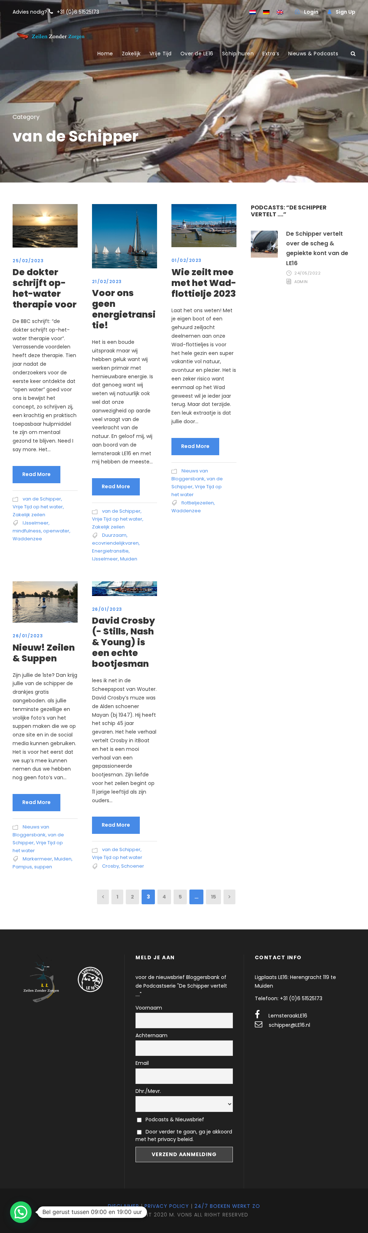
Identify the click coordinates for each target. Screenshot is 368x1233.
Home (105, 53)
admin (301, 282)
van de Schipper (42, 498)
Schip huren (238, 53)
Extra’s (271, 53)
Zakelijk (131, 53)
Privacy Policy (166, 1206)
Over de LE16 (196, 53)
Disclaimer (123, 1206)
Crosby (110, 866)
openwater (56, 530)
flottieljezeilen (197, 502)
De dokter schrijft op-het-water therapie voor (45, 288)
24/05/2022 (307, 273)
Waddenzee (27, 538)
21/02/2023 (107, 281)
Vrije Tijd (161, 53)
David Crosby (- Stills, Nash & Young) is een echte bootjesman (123, 642)
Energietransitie (110, 551)
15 (213, 896)
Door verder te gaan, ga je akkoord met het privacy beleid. (183, 1135)
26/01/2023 (28, 636)
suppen (43, 866)
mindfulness (27, 530)
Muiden (128, 558)
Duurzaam (114, 535)
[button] (21, 1212)
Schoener (132, 866)
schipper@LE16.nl (289, 1025)
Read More (36, 474)
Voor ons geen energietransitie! (124, 309)
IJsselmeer (36, 522)
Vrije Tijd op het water (38, 506)
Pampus (22, 866)
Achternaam (151, 1035)
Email (142, 1063)
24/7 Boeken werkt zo (227, 1206)
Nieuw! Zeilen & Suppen (44, 653)
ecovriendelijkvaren (115, 543)
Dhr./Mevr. (148, 1091)
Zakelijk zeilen (29, 514)
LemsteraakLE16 (287, 1015)
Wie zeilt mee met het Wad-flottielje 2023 (203, 283)
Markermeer (37, 858)
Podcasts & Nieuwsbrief (174, 1119)
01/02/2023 (186, 260)
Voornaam (148, 1007)
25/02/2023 (28, 261)
